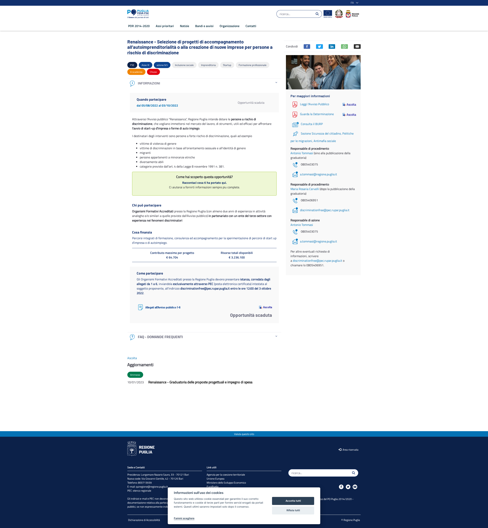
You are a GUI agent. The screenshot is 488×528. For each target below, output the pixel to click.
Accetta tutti (293, 500)
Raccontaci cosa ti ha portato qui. (204, 182)
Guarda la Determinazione (317, 114)
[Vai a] (138, 13)
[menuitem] (138, 26)
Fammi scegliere (184, 518)
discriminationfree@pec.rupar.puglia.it (324, 210)
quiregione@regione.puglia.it (152, 487)
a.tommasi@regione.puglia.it (318, 174)
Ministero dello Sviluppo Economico (226, 483)
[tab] (204, 83)
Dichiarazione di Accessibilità (144, 520)
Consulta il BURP (312, 124)
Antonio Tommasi (302, 153)
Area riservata (350, 450)
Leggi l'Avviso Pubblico (314, 104)
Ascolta (267, 307)
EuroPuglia (212, 487)
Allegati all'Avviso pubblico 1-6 (163, 307)
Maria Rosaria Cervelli (305, 189)
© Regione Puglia (350, 520)
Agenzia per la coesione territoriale (226, 475)
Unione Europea (215, 479)
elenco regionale (142, 491)
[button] (353, 3)
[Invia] (317, 14)
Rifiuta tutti (293, 510)
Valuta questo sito (244, 434)
